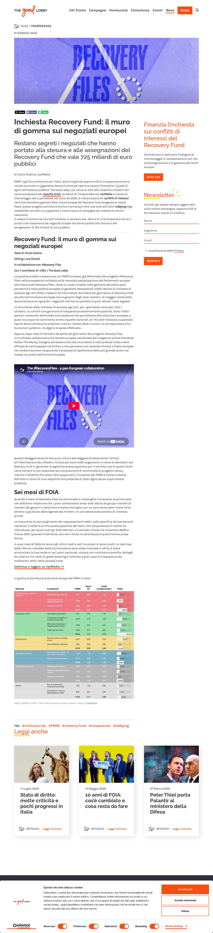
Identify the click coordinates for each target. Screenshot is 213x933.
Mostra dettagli (174, 926)
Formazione (118, 10)
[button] (197, 10)
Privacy (179, 250)
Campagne (97, 10)
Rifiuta (185, 911)
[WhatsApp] (43, 113)
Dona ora (153, 177)
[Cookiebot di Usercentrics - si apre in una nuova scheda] (21, 926)
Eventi (158, 10)
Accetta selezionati (185, 900)
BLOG (24, 26)
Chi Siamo (77, 10)
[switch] (93, 926)
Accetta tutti (185, 889)
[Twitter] (20, 113)
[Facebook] (31, 113)
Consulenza (140, 10)
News (170, 10)
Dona (185, 10)
